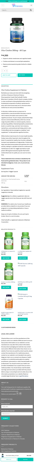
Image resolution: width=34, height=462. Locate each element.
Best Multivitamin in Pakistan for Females (13, 438)
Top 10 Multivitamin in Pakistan (10, 432)
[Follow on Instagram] (20, 393)
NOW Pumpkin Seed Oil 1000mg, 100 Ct (7, 313)
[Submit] (30, 10)
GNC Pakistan (5, 430)
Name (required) (5, 403)
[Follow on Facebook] (17, 393)
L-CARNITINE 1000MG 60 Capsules (24, 252)
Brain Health (5, 48)
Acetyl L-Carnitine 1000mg (8, 282)
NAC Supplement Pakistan (8, 451)
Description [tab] (5, 86)
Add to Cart (8, 459)
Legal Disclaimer (23, 376)
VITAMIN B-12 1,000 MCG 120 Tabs (8, 252)
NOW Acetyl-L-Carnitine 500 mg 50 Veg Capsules (25, 313)
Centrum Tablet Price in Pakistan (10, 434)
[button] (2, 5)
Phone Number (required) (7, 410)
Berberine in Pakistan (7, 449)
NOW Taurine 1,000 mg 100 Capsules (25, 282)
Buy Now (22, 75)
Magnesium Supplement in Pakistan (11, 436)
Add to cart (6, 75)
